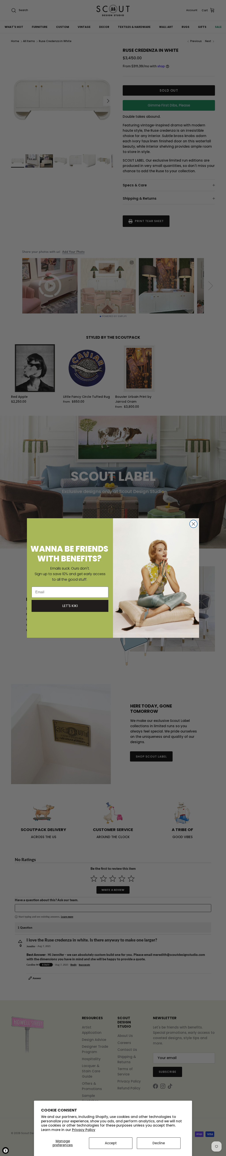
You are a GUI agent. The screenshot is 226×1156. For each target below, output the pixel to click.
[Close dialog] (193, 524)
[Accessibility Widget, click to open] (5, 1150)
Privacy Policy (83, 1129)
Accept (111, 1143)
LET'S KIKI (70, 605)
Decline (159, 1143)
